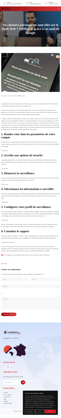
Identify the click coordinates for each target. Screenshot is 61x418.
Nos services (7, 397)
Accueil (6, 392)
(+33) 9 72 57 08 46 (53, 3)
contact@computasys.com (35, 3)
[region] (40, 403)
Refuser (40, 411)
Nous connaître (8, 394)
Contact (6, 401)
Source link (4, 263)
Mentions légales (8, 403)
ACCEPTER (50, 411)
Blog (21, 95)
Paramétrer (30, 411)
